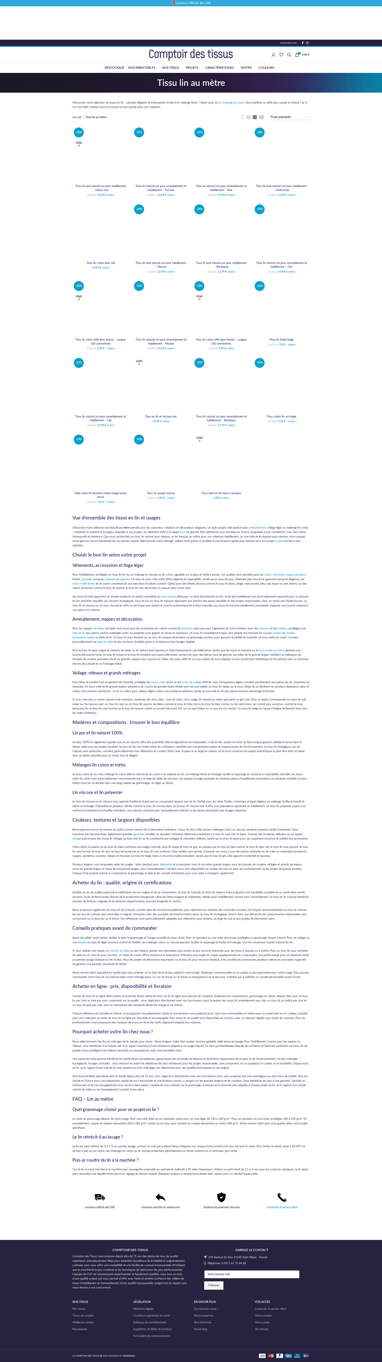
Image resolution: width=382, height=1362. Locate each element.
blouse (82, 942)
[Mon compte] (273, 55)
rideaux (282, 628)
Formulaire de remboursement (151, 1336)
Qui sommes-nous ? (206, 1309)
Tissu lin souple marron (161, 493)
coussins (264, 628)
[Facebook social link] (303, 42)
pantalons (300, 574)
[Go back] (152, 83)
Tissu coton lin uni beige (281, 416)
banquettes (79, 637)
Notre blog (200, 1329)
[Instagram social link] (307, 42)
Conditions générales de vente (151, 1315)
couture (280, 541)
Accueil (77, 117)
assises (277, 633)
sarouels (87, 579)
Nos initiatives (202, 1322)
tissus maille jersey (83, 583)
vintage (76, 838)
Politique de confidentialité (149, 1322)
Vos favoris (261, 1329)
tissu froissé (168, 596)
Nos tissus (78, 1309)
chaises (290, 633)
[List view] (242, 117)
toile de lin (78, 633)
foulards (110, 579)
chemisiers (278, 574)
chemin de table (119, 950)
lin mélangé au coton (231, 102)
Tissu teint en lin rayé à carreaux (221, 493)
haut (182, 532)
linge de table (105, 642)
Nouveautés (79, 1329)
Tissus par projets (83, 1315)
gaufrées (139, 834)
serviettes (99, 628)
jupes (289, 574)
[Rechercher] (289, 55)
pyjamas (125, 579)
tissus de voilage (192, 682)
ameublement (257, 527)
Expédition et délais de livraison (152, 1329)
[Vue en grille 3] (248, 117)
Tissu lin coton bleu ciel (100, 263)
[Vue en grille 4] (255, 117)
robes (267, 574)
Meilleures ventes (83, 1322)
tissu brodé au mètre (271, 650)
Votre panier (262, 1322)
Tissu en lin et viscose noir (161, 416)
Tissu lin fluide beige (281, 339)
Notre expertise (203, 1315)
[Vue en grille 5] (261, 117)
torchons (187, 628)
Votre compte (263, 1315)
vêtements (166, 864)
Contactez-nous (288, 43)
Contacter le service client (282, 1207)
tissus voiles (158, 682)
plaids (91, 637)
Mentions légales (143, 1309)
